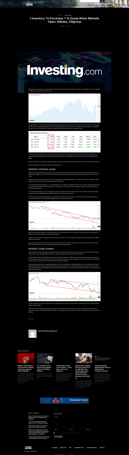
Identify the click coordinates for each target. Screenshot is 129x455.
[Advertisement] (64, 37)
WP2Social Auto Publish (59, 454)
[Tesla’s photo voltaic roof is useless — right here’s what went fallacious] (64, 358)
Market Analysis (68, 15)
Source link (31, 319)
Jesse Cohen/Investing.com (47, 331)
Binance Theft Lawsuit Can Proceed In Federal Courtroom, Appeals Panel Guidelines (25, 368)
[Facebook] (60, 26)
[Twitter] (63, 26)
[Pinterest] (66, 26)
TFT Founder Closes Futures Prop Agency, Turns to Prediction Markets (44, 368)
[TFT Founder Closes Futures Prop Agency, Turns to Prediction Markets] (45, 358)
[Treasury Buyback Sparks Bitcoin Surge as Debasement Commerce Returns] (103, 358)
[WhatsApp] (69, 26)
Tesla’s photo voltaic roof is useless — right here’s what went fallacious (63, 368)
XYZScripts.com (71, 454)
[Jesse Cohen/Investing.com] (32, 334)
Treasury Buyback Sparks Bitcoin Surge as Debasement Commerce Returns (103, 368)
